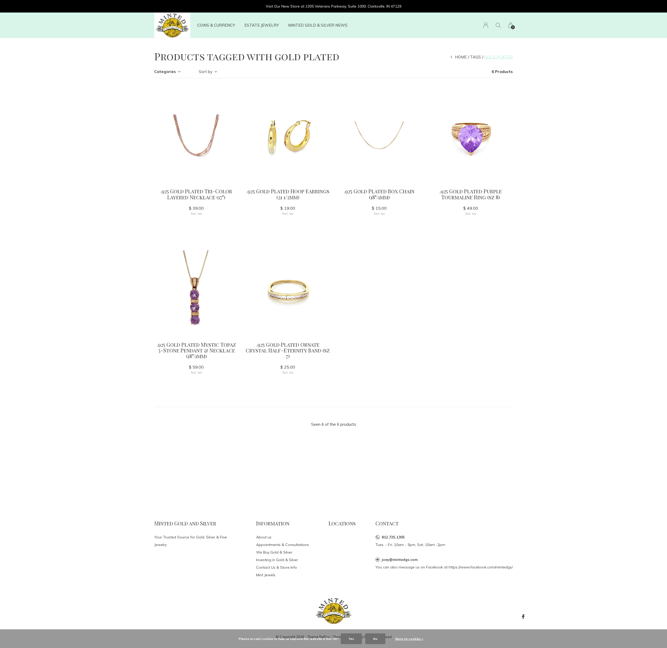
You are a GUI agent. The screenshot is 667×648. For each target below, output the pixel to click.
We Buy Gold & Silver (274, 552)
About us (263, 537)
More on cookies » (409, 639)
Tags (475, 57)
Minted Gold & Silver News (318, 25)
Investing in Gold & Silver (277, 559)
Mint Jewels (265, 575)
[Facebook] (523, 617)
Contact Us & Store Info (276, 567)
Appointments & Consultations (282, 544)
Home (461, 57)
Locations (342, 523)
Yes (351, 639)
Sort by (205, 71)
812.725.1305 (393, 537)
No (375, 639)
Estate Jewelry (261, 25)
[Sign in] (486, 25)
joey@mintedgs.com (400, 559)
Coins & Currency (216, 25)
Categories (165, 71)
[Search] (498, 25)
